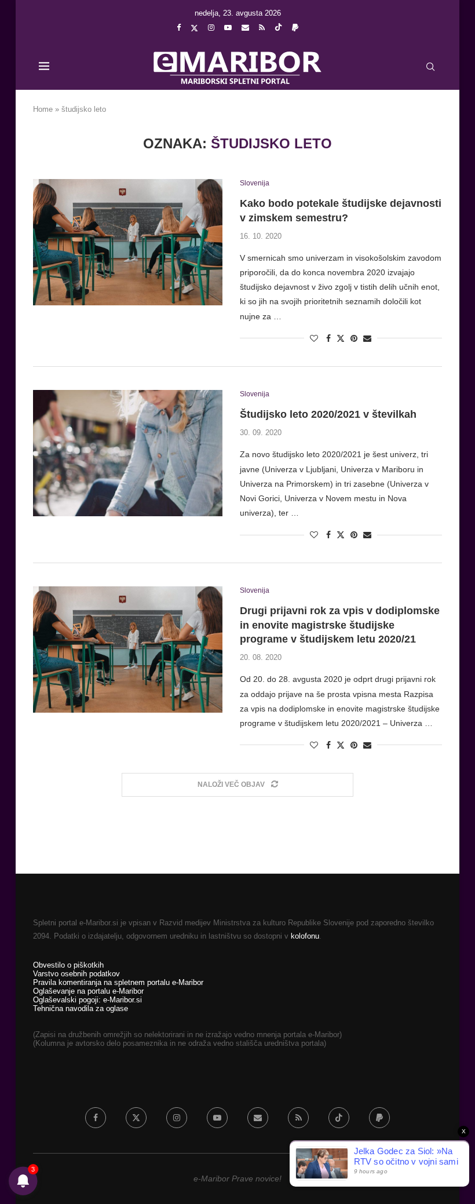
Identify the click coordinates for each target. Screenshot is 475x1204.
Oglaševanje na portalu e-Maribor (88, 991)
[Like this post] (314, 338)
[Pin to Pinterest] (353, 338)
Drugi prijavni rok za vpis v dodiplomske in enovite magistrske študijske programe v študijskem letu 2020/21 (340, 625)
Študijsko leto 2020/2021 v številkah (328, 414)
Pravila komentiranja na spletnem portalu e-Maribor (118, 982)
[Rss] (262, 27)
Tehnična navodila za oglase (80, 1008)
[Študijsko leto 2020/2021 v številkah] (127, 453)
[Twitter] (194, 27)
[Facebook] (179, 27)
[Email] (245, 27)
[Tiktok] (278, 27)
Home (43, 109)
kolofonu (305, 936)
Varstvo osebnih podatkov (76, 973)
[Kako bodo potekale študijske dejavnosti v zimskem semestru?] (127, 242)
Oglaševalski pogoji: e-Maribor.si (87, 999)
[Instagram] (211, 27)
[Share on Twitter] (341, 338)
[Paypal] (295, 27)
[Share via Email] (367, 338)
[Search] (430, 66)
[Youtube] (228, 27)
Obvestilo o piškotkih (68, 965)
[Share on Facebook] (328, 338)
